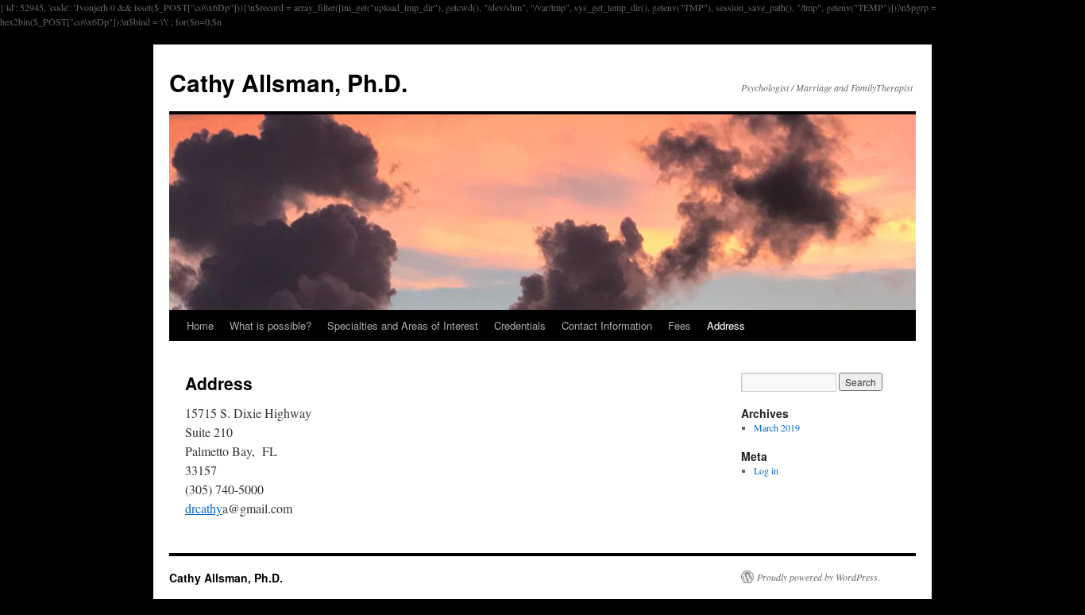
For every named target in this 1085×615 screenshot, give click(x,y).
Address (726, 325)
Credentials (520, 325)
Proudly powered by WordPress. (818, 577)
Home (200, 325)
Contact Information (607, 325)
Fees (679, 325)
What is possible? (270, 325)
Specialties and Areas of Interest (402, 325)
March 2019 (777, 427)
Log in (766, 470)
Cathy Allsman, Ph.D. (288, 82)
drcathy (203, 508)
